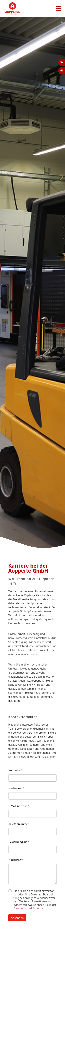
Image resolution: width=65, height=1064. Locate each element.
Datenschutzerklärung (27, 908)
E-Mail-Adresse (18, 806)
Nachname (16, 788)
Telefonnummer (18, 824)
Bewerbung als (18, 842)
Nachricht (15, 860)
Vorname (15, 770)
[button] (58, 8)
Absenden (17, 918)
